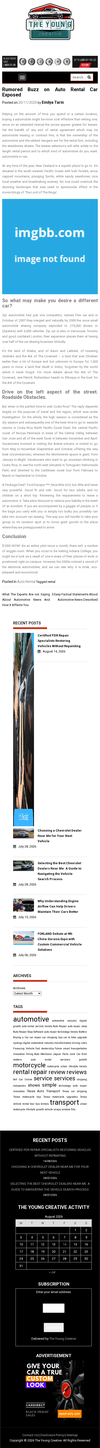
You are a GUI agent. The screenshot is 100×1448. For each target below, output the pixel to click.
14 (64, 1244)
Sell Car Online (22, 1079)
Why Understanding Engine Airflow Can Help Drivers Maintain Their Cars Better (58, 906)
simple (49, 1085)
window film (68, 1109)
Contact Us (30, 1435)
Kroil (84, 1054)
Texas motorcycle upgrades (60, 1096)
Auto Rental (26, 582)
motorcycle (29, 1065)
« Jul (52, 1272)
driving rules (79, 1043)
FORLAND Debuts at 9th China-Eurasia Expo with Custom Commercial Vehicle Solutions (60, 941)
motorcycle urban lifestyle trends (67, 1066)
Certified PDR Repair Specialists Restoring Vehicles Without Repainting (59, 641)
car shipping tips (52, 1037)
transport (64, 1102)
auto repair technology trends (61, 1031)
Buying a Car (21, 1037)
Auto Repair (60, 1026)
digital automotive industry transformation (47, 1043)
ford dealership (44, 1048)
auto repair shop (77, 1026)
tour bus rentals (39, 1103)
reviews (77, 1071)
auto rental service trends (37, 1026)
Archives (19, 988)
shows (34, 1085)
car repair (35, 1037)
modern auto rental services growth (50, 1059)
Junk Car (75, 1054)
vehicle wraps (53, 1109)
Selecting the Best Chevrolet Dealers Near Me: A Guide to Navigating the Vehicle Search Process (59, 871)
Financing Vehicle (23, 1048)
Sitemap (72, 1435)
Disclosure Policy (52, 1435)
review (57, 1072)
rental (51, 582)
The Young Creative (62, 1338)
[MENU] (22, 77)
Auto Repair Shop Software (28, 1031)
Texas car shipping (74, 1091)
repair (39, 1072)
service (43, 1078)
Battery (83, 1031)
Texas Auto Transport (43, 1091)
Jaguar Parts (60, 1054)
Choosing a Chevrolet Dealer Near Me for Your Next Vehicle (60, 836)
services (64, 1078)
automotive (31, 1019)
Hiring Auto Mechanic (39, 1054)
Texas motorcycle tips (27, 1096)
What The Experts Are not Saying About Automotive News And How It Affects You (26, 599)
